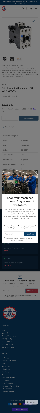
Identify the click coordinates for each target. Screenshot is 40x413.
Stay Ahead (29, 234)
